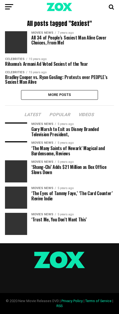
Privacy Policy (72, 301)
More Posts (59, 95)
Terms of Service (98, 301)
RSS (59, 306)
